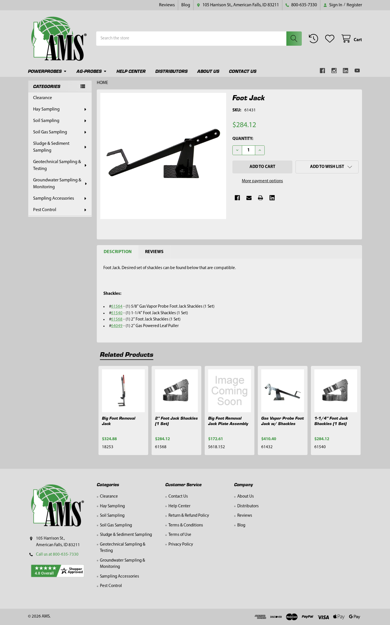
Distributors (171, 71)
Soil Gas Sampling (50, 132)
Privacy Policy (180, 544)
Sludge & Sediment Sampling (51, 147)
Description (118, 252)
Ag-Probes (89, 71)
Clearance (42, 98)
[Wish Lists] (330, 38)
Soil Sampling (46, 121)
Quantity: (242, 139)
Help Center (131, 71)
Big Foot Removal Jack (118, 420)
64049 (116, 326)
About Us (208, 71)
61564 (116, 307)
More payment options (262, 181)
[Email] (249, 198)
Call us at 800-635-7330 (57, 554)
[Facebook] (322, 71)
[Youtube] (357, 71)
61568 (116, 319)
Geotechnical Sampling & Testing (57, 165)
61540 (116, 313)
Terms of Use (179, 535)
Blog (185, 5)
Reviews (167, 5)
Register (354, 5)
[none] (163, 156)
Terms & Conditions (185, 525)
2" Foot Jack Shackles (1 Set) (176, 420)
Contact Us (242, 71)
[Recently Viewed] (314, 38)
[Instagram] (334, 71)
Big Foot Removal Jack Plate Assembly (228, 420)
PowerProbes (45, 71)
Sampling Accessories (53, 198)
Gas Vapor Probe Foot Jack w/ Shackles (282, 420)
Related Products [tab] (126, 354)
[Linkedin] (346, 71)
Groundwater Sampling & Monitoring (57, 183)
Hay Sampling (46, 109)
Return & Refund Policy (188, 516)
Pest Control (44, 210)
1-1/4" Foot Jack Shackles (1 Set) (331, 420)
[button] (327, 167)
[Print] (261, 198)
